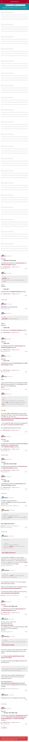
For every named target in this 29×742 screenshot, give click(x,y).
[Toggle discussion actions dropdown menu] (27, 1)
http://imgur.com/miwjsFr (7, 625)
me (18, 267)
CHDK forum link (14, 445)
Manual (13, 267)
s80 (2, 384)
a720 (12, 557)
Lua (16, 267)
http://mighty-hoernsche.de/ (8, 523)
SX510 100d (3, 307)
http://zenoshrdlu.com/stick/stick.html (10, 593)
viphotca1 (6, 514)
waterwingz (6, 539)
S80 (8, 413)
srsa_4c (5, 397)
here (22, 384)
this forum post (20, 263)
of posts (14, 1)
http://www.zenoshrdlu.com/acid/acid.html (11, 588)
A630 (5, 289)
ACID (17, 660)
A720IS (9, 502)
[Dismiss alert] (16, 739)
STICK (13, 684)
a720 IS (25, 562)
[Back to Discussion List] (1, 1)
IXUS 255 (6, 606)
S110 (5, 441)
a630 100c (4, 278)
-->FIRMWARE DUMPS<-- (6, 267)
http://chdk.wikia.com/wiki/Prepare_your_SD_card (12, 683)
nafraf (5, 277)
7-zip (12, 423)
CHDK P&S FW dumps (6, 264)
